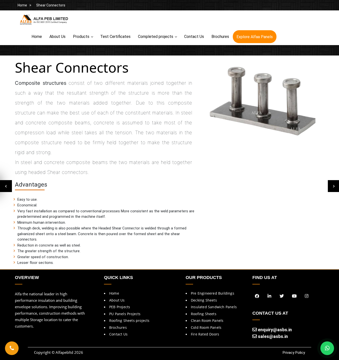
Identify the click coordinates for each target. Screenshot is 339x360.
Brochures (220, 36)
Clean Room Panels (207, 320)
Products (81, 36)
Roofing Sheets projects (129, 320)
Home (22, 5)
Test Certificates (115, 36)
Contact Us (194, 36)
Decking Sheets (204, 300)
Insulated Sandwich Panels (214, 307)
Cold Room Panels (206, 327)
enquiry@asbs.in (274, 329)
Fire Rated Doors (205, 334)
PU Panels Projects (125, 313)
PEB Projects (119, 307)
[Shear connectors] (262, 102)
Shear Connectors (50, 5)
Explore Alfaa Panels (255, 36)
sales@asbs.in (272, 336)
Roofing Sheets (203, 313)
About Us (57, 36)
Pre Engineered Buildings (212, 293)
